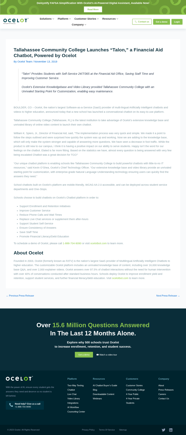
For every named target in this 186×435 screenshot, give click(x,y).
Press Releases (166, 390)
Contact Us (163, 398)
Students (130, 403)
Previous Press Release (20, 296)
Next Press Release (168, 296)
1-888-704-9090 (72, 243)
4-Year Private (133, 398)
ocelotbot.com (98, 243)
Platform (63, 18)
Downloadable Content (103, 394)
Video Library (73, 398)
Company (78, 24)
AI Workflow (73, 407)
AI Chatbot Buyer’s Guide (105, 385)
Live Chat (71, 394)
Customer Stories (85, 18)
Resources (109, 18)
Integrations (72, 403)
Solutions (46, 18)
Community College (135, 390)
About (161, 385)
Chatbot (71, 390)
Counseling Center (76, 411)
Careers (162, 394)
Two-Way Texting (75, 385)
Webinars (97, 398)
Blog (95, 390)
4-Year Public (132, 394)
